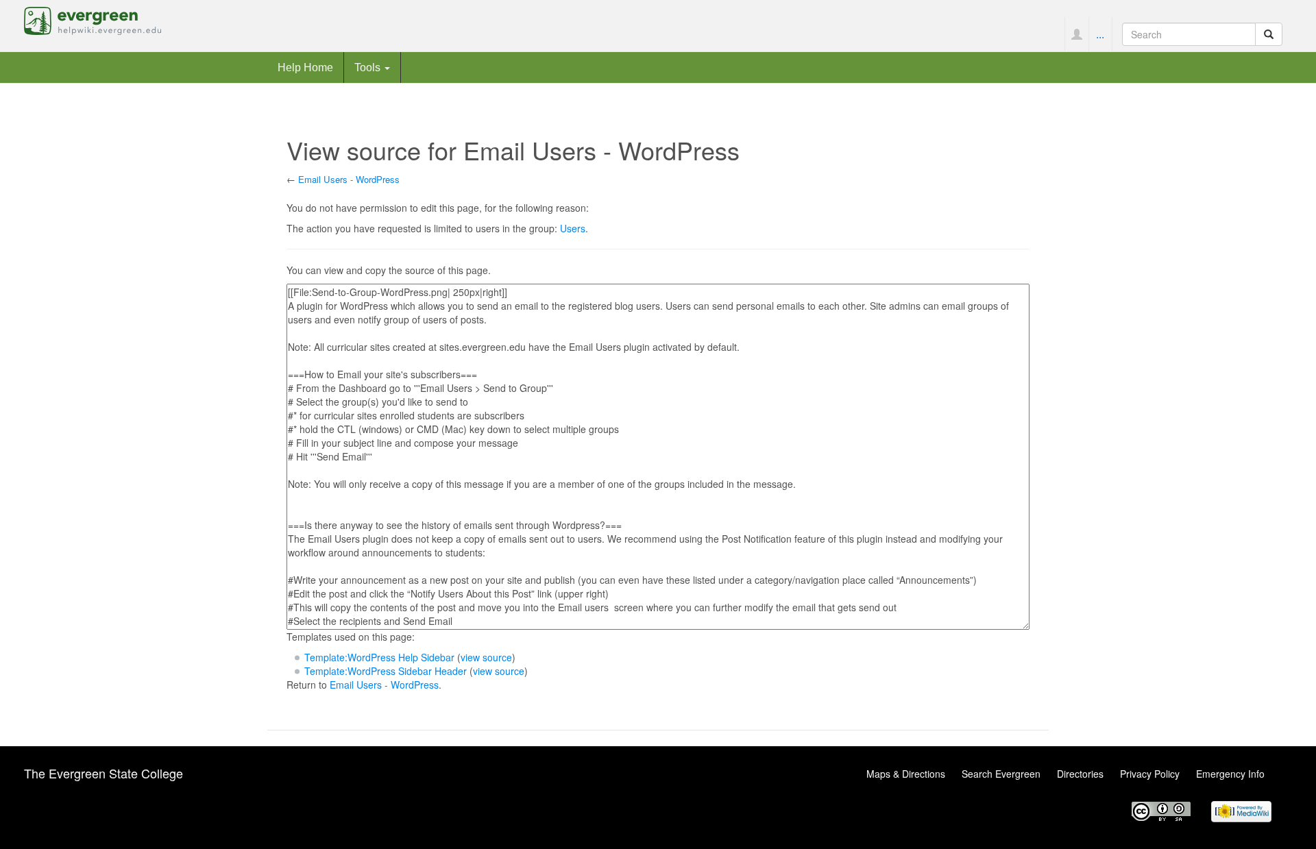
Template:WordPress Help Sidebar (379, 657)
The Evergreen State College (103, 773)
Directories (1080, 773)
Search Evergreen (1001, 773)
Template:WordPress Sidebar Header (385, 671)
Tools (368, 67)
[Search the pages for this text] (1268, 34)
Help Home (305, 67)
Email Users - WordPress (349, 179)
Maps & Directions (905, 773)
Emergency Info (1230, 773)
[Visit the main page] (92, 19)
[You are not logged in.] (1076, 34)
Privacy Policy (1150, 773)
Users (572, 228)
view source (486, 657)
